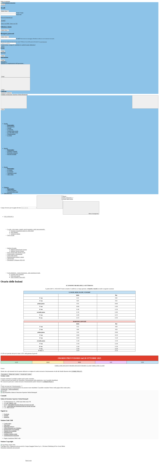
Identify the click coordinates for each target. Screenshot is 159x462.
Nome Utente (19, 13)
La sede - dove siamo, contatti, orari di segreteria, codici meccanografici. (26, 229)
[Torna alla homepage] (79, 94)
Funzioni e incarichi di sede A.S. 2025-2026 (22, 231)
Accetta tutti (26, 374)
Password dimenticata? (7, 17)
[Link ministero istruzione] (8, 3)
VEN (142, 362)
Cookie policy (7, 423)
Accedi (3, 4)
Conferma (9, 93)
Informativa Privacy (9, 426)
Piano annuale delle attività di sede (16, 252)
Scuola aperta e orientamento (14, 254)
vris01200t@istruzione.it (21, 404)
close (2, 109)
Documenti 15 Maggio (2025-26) (16, 260)
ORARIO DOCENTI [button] (75, 365)
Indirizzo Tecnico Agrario (17, 251)
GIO (111, 362)
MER (79, 362)
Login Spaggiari (43, 41)
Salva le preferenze (13, 389)
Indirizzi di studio (12, 248)
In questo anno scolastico (17, 274)
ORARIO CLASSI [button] (86, 365)
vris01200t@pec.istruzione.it (21, 406)
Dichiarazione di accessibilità (11, 429)
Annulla (3, 93)
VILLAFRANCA (68, 197)
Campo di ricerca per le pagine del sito (11, 207)
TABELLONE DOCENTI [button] (62, 365)
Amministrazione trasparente (11, 435)
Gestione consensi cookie (10, 434)
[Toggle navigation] (14, 102)
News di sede (10, 235)
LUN (16, 362)
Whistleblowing (8, 432)
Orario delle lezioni (12, 255)
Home (64, 196)
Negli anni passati (15, 276)
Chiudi (2, 51)
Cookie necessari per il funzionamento (11, 386)
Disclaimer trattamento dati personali (10, 447)
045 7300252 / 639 (11, 403)
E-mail (18, 38)
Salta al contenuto (5, 1)
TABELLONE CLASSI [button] (98, 365)
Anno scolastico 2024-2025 (18, 277)
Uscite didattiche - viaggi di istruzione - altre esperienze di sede (23, 273)
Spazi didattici (14, 232)
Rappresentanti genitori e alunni (15, 257)
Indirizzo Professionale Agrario (19, 249)
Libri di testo (10, 258)
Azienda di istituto (15, 234)
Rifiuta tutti (14, 374)
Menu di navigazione (93, 213)
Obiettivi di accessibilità (10, 431)
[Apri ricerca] (145, 102)
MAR (48, 362)
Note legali (7, 425)
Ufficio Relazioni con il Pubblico (12, 428)
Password (18, 14)
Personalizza (4, 374)
